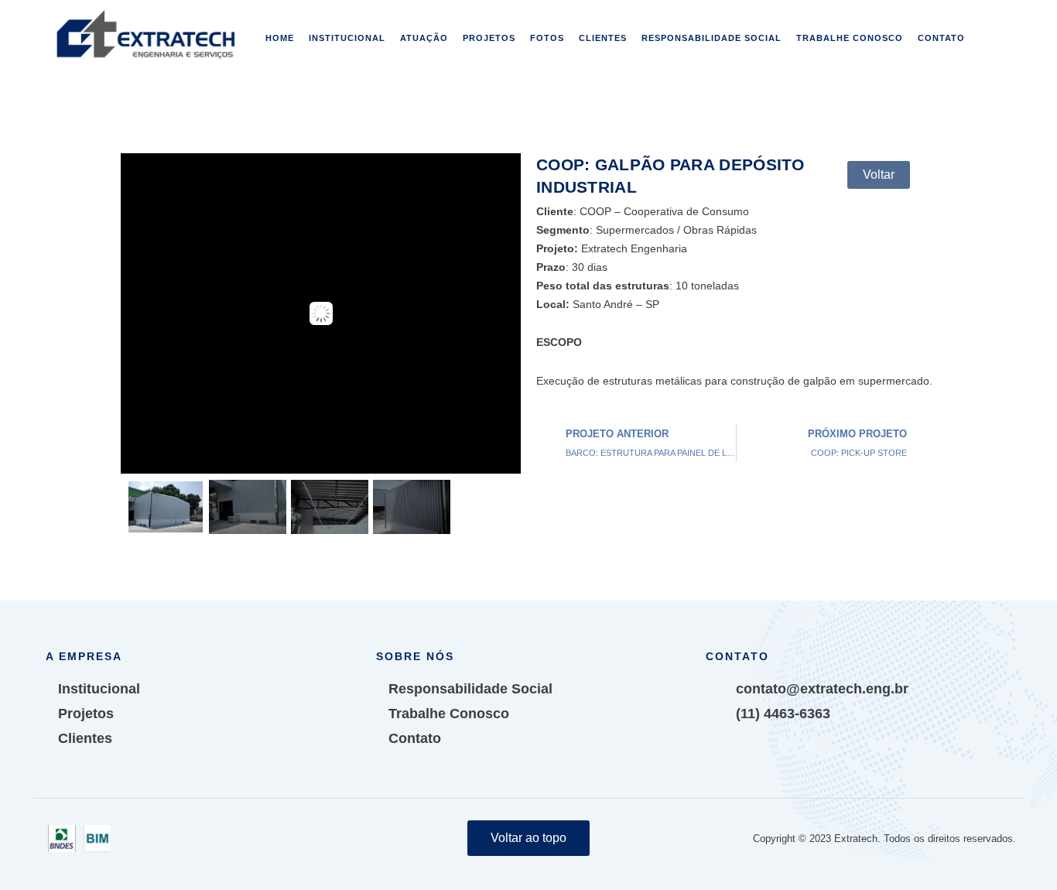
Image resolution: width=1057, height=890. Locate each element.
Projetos (489, 38)
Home (279, 38)
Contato (941, 38)
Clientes (603, 38)
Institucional (347, 38)
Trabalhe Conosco (849, 38)
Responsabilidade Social (711, 38)
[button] (878, 175)
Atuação (424, 38)
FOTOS (547, 38)
